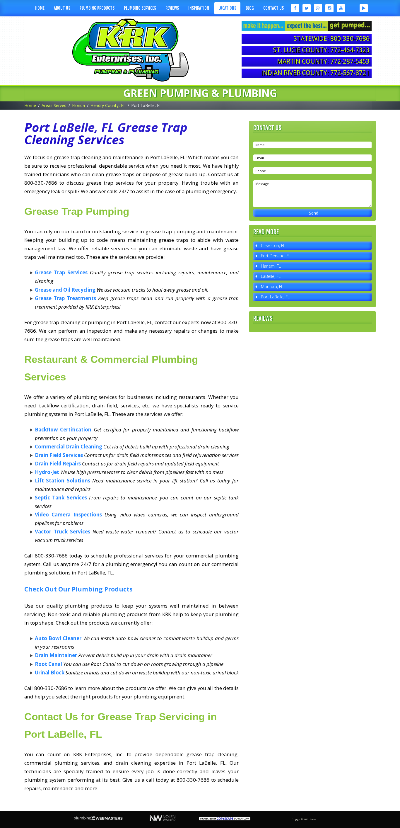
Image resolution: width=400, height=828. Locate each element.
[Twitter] (307, 8)
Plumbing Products (97, 8)
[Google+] (318, 8)
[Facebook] (294, 8)
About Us (62, 8)
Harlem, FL (271, 266)
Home (40, 8)
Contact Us (273, 8)
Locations (227, 8)
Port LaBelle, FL (275, 297)
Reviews (172, 8)
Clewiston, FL (273, 245)
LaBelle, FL (271, 276)
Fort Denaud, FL (276, 256)
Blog (250, 8)
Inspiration (198, 8)
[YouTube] (341, 8)
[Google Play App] (364, 8)
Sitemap (313, 819)
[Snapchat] (352, 8)
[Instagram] (329, 8)
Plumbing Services (140, 8)
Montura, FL (272, 286)
